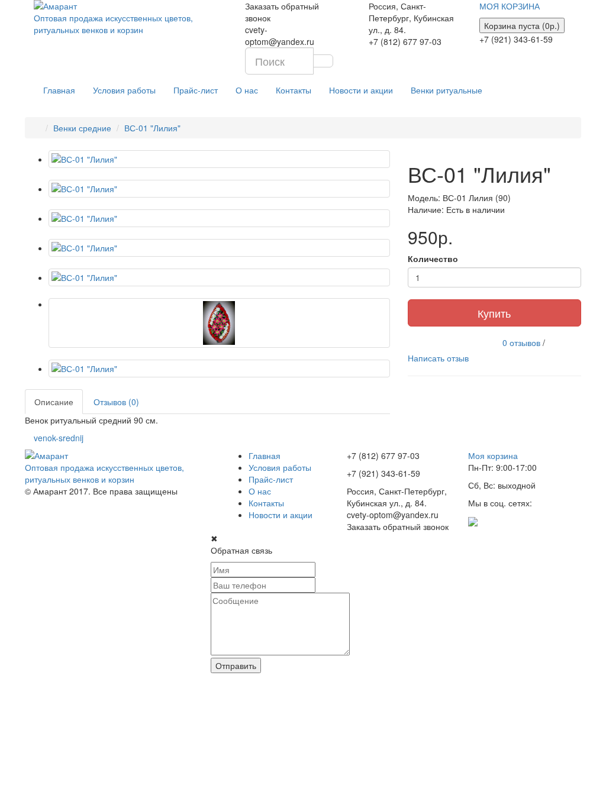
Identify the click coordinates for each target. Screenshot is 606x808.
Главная (59, 90)
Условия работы (124, 90)
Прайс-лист (195, 90)
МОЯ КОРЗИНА (509, 6)
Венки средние (82, 128)
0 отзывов (521, 342)
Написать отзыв (438, 358)
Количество (433, 258)
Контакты (293, 90)
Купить (494, 313)
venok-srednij (58, 438)
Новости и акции (361, 90)
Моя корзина (493, 455)
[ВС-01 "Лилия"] (219, 159)
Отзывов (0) (116, 402)
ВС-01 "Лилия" (152, 128)
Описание (53, 402)
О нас (247, 90)
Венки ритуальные (446, 90)
